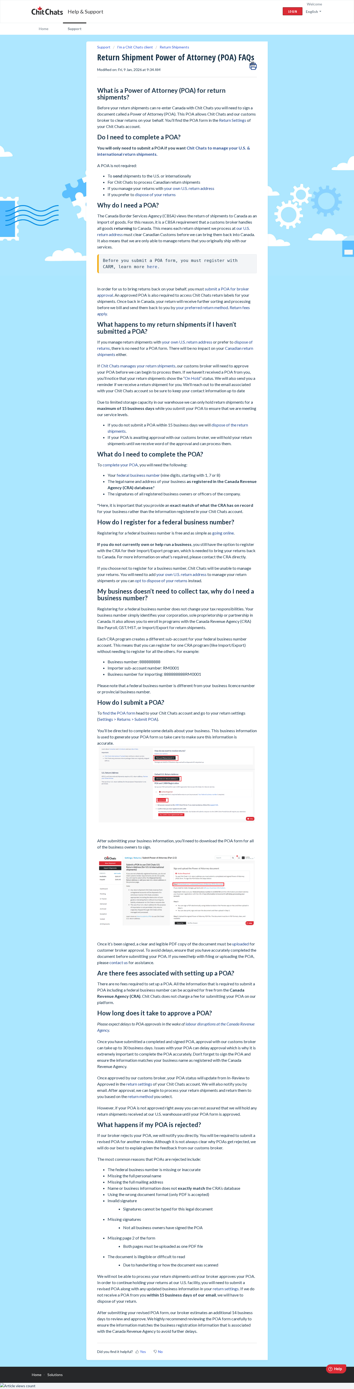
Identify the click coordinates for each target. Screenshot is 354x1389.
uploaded (240, 943)
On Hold (192, 378)
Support (75, 28)
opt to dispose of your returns (161, 580)
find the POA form (119, 712)
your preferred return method (202, 307)
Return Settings (232, 120)
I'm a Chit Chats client (135, 47)
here (152, 266)
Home (43, 28)
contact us (118, 962)
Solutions (55, 1374)
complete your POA (120, 464)
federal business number (138, 475)
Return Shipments (174, 47)
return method (140, 1096)
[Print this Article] (253, 64)
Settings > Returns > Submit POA (127, 719)
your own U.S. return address (188, 188)
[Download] (167, 648)
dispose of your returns (155, 194)
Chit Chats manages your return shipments (138, 365)
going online (223, 532)
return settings (139, 1083)
